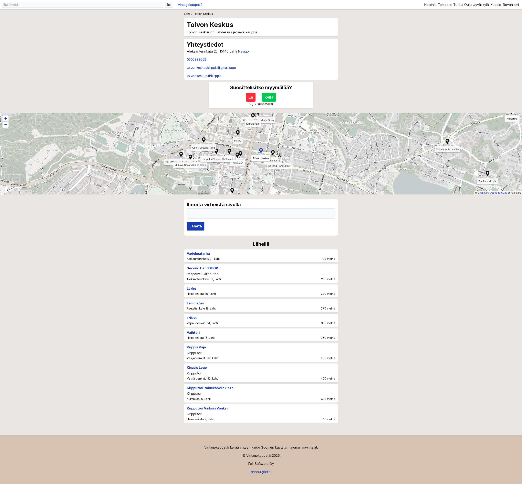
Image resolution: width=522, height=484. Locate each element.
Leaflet (481, 192)
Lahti (187, 13)
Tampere (445, 5)
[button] (229, 151)
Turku (458, 5)
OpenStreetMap (498, 192)
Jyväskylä (481, 5)
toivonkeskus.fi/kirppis (204, 76)
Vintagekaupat (190, 5)
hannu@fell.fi (261, 472)
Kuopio (495, 5)
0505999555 (196, 59)
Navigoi (243, 51)
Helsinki (430, 5)
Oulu (468, 5)
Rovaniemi (511, 5)
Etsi (169, 4)
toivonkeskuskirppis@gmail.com (211, 68)
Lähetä (195, 226)
